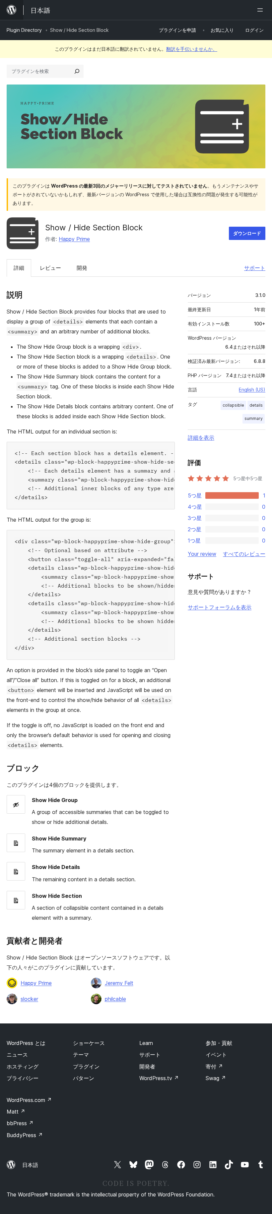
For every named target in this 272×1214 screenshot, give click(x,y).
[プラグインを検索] (77, 71)
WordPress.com (29, 1100)
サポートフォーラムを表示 (219, 607)
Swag (216, 1078)
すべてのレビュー (244, 553)
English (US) (252, 389)
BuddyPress (25, 1135)
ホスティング (22, 1066)
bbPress (20, 1123)
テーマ (81, 1054)
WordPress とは (26, 1043)
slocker (29, 999)
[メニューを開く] (261, 10)
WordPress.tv (159, 1078)
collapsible (233, 405)
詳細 (19, 267)
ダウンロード (247, 233)
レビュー (50, 267)
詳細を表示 (201, 437)
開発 (82, 267)
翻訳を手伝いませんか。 (191, 49)
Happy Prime (74, 239)
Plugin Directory (24, 30)
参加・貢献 (219, 1043)
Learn (146, 1043)
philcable (115, 999)
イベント (216, 1054)
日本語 (30, 1165)
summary (253, 418)
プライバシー (22, 1078)
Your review (202, 553)
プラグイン (86, 1066)
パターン (83, 1078)
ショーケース (89, 1043)
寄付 (214, 1066)
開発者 (147, 1066)
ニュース (17, 1054)
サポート (254, 267)
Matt (16, 1111)
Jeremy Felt (119, 983)
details (256, 405)
